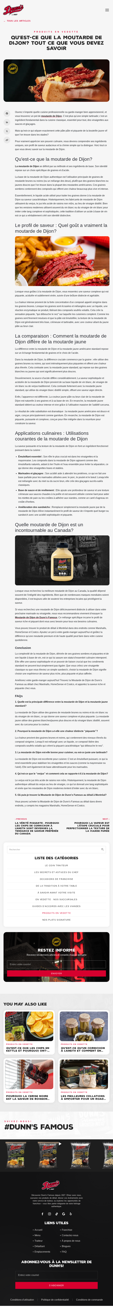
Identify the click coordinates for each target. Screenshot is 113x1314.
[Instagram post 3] (81, 1155)
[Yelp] (71, 1214)
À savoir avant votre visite (56, 892)
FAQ (63, 1251)
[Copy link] (7, 140)
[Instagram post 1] (16, 1155)
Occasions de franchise (56, 879)
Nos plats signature (56, 920)
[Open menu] (107, 10)
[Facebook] (42, 1214)
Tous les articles (17, 21)
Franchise (66, 1230)
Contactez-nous (69, 1235)
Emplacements (41, 1251)
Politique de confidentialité (55, 1299)
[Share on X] (7, 131)
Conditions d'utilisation (22, 1299)
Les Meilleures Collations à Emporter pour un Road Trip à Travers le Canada (83, 1099)
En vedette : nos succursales (56, 899)
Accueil (37, 1230)
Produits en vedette (56, 913)
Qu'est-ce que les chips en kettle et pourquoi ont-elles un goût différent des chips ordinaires (27, 1052)
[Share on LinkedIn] (7, 122)
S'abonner (56, 1285)
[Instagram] (49, 1214)
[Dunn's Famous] (13, 10)
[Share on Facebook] (7, 113)
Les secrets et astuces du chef (56, 872)
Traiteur (38, 1241)
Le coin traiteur (56, 865)
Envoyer (56, 973)
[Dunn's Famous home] (56, 1185)
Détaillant (39, 1246)
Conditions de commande (89, 1299)
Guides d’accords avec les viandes (56, 906)
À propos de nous (70, 1241)
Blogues (65, 1246)
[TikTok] (56, 1214)
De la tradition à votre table (56, 886)
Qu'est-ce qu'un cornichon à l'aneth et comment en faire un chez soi (83, 1051)
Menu (36, 1235)
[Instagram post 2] (48, 1155)
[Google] (63, 1214)
